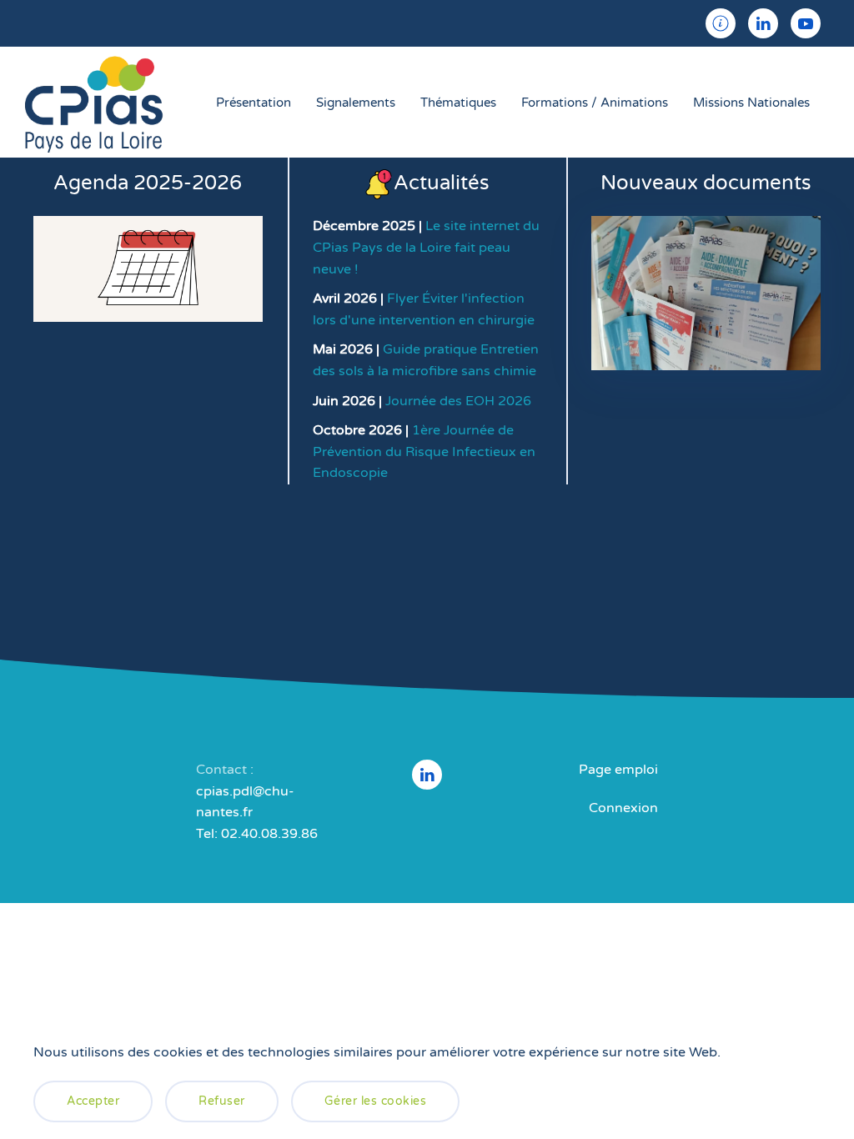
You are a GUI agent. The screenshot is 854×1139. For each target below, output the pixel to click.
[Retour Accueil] (94, 102)
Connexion (623, 808)
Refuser (221, 1101)
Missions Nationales (751, 102)
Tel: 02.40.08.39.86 (257, 833)
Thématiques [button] (458, 102)
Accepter (93, 1101)
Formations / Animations (594, 102)
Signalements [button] (355, 102)
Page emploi (618, 769)
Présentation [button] (253, 102)
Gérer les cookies (375, 1101)
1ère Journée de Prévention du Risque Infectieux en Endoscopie (424, 451)
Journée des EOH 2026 (458, 401)
